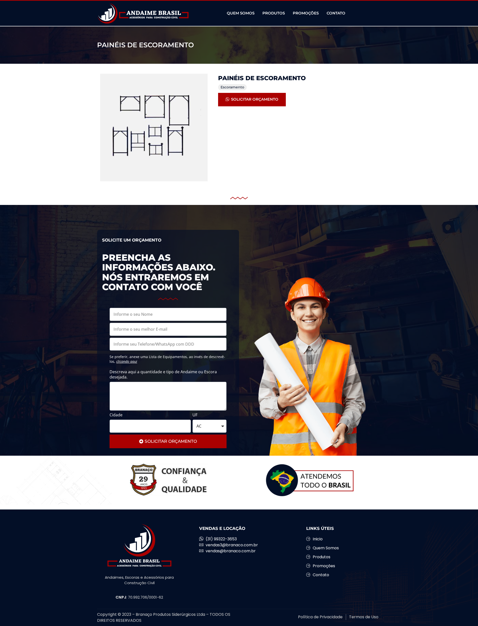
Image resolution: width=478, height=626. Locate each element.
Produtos (273, 13)
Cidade (116, 415)
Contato (336, 13)
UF (194, 415)
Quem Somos (240, 13)
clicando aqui (126, 361)
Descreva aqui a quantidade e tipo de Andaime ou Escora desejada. (163, 374)
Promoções (306, 13)
